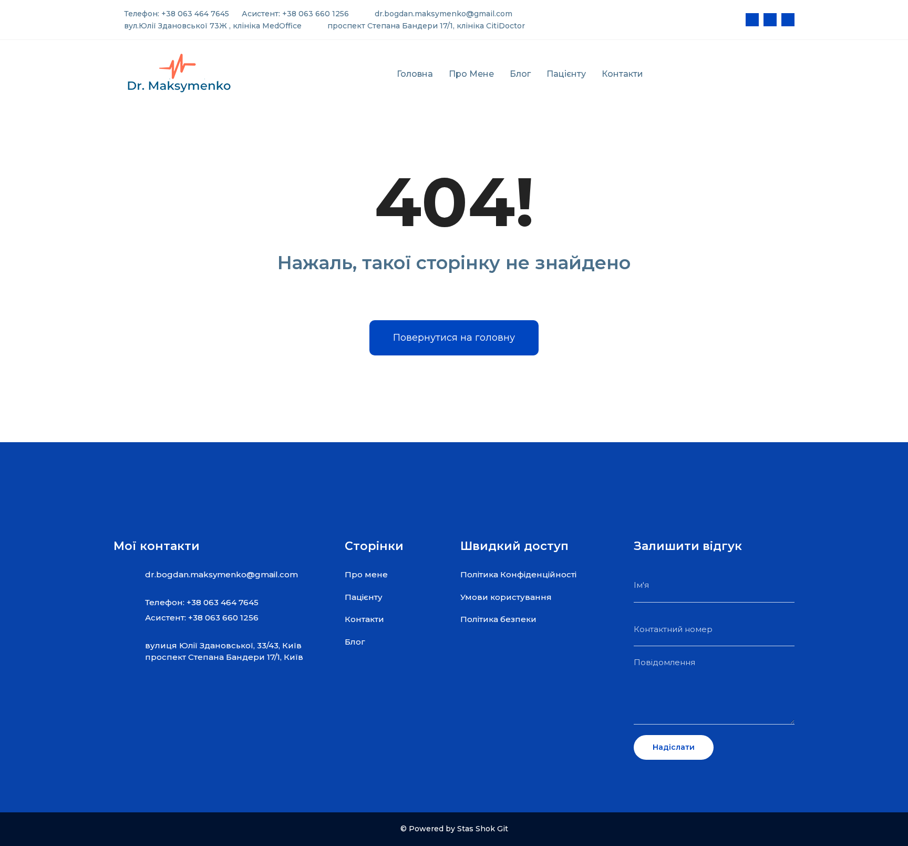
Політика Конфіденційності (518, 574)
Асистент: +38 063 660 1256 (294, 13)
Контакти (622, 74)
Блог (520, 74)
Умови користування (506, 597)
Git (502, 828)
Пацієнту (566, 74)
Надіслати (674, 747)
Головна (415, 74)
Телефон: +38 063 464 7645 (175, 13)
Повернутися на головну (454, 337)
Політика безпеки (498, 619)
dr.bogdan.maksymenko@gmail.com (442, 13)
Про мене (471, 74)
